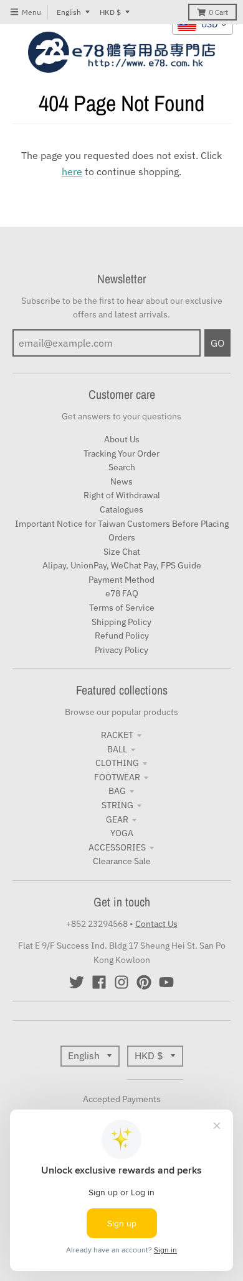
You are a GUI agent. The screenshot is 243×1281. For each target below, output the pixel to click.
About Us (122, 439)
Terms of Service (122, 607)
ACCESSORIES (117, 847)
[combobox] (202, 25)
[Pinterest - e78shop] (143, 982)
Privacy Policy (121, 649)
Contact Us (156, 923)
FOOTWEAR (117, 777)
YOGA (121, 833)
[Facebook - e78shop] (99, 982)
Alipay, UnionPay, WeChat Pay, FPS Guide (121, 565)
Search (121, 467)
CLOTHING (117, 762)
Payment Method (121, 579)
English (69, 12)
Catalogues (121, 509)
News (121, 481)
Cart (218, 12)
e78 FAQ (121, 593)
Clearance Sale (122, 861)
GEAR (117, 819)
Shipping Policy (121, 621)
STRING (117, 805)
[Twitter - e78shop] (76, 982)
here (72, 171)
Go (217, 343)
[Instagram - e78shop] (121, 982)
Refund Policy (122, 635)
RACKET (117, 735)
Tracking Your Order (121, 453)
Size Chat (121, 551)
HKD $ (110, 12)
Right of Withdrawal (121, 495)
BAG (117, 790)
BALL (117, 749)
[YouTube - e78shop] (166, 982)
